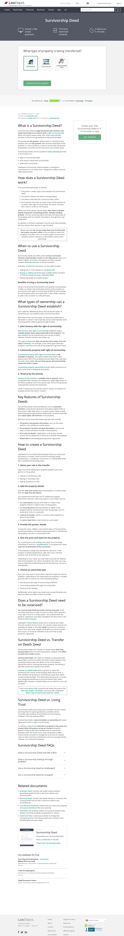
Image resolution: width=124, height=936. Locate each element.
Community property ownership (30, 367)
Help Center (52, 931)
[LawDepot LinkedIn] (26, 932)
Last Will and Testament (29, 806)
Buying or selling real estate (30, 273)
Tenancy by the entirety (27, 378)
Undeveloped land (62, 66)
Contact (50, 927)
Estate (7, 9)
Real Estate (18, 9)
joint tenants (23, 335)
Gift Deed (23, 811)
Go (118, 10)
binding (38, 542)
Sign (59, 9)
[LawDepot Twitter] (23, 932)
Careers (66, 935)
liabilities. (27, 343)
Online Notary (32, 623)
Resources (66, 923)
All (66, 9)
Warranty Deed (26, 798)
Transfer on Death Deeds (27, 670)
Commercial (46, 66)
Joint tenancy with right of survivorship (33, 331)
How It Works (52, 935)
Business (41, 9)
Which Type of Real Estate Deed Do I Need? (42, 693)
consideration (42, 544)
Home (50, 919)
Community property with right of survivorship (36, 354)
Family (51, 9)
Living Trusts (32, 726)
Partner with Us (68, 927)
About (50, 923)
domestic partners (32, 262)
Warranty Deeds (27, 690)
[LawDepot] (14, 3)
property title (50, 270)
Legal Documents (69, 919)
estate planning (53, 152)
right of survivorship (56, 133)
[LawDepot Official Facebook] (19, 932)
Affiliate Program (69, 931)
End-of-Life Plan (26, 816)
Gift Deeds (39, 690)
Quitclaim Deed (48, 275)
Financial (29, 9)
